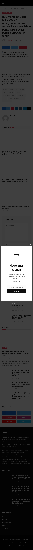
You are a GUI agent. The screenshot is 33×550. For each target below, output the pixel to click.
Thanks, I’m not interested (16, 304)
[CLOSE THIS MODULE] (30, 244)
